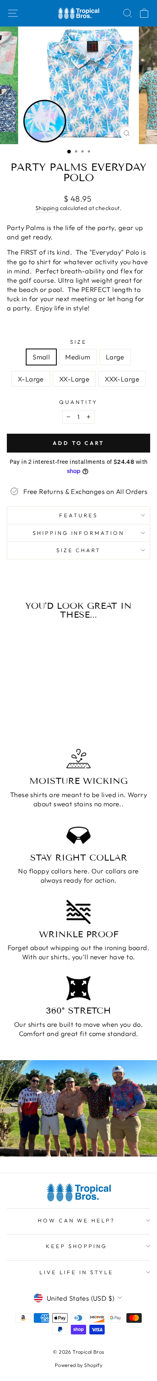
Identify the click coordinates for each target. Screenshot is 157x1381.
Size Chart (78, 550)
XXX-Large (122, 379)
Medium (77, 357)
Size (78, 342)
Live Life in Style (76, 1272)
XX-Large (74, 379)
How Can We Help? (77, 1220)
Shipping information (79, 533)
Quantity (78, 402)
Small (41, 357)
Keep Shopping (76, 1246)
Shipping (46, 208)
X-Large (31, 379)
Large (115, 357)
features (78, 515)
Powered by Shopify (78, 1365)
